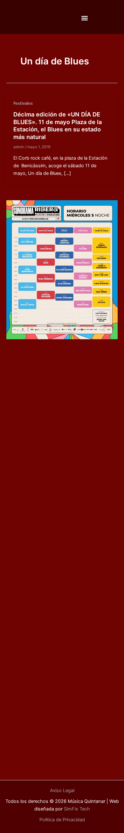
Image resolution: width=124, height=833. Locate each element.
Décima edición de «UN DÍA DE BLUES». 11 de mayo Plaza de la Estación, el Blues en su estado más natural (57, 125)
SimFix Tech (76, 809)
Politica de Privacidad (62, 820)
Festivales (23, 103)
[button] (84, 18)
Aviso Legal (62, 790)
